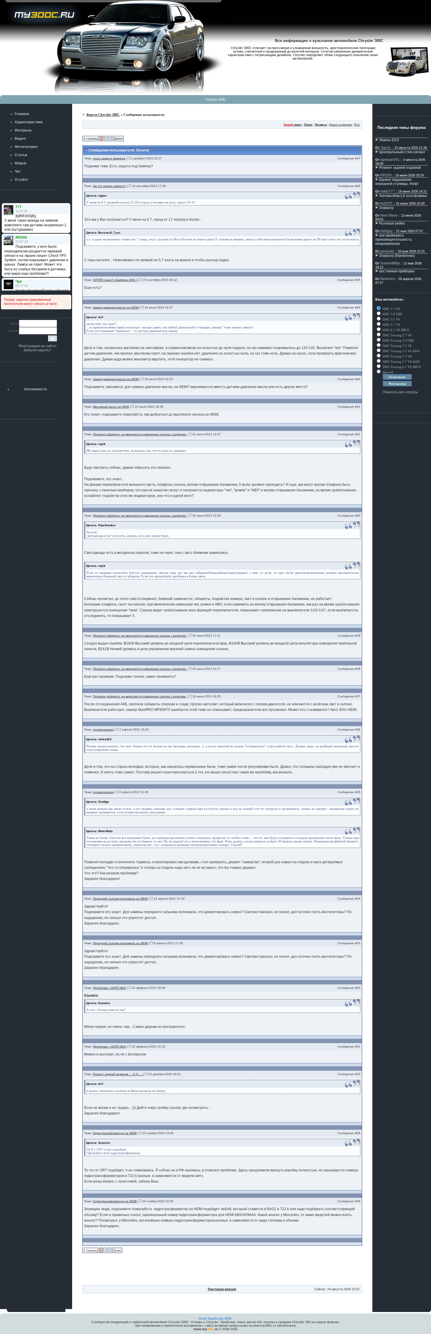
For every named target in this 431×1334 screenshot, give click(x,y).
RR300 (386, 175)
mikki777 (387, 191)
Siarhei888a (390, 263)
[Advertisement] (222, 1272)
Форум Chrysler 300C (103, 115)
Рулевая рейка (392, 223)
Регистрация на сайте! (37, 346)
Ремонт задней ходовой (400, 168)
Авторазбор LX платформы (403, 196)
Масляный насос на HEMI (111, 406)
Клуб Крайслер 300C (215, 1318)
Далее (118, 138)
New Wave (389, 215)
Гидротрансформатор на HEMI (115, 1133)
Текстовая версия (222, 1289)
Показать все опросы (400, 392)
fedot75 (386, 203)
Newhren (387, 279)
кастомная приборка (397, 271)
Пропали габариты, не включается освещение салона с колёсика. (139, 434)
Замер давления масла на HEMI (116, 307)
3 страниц (90, 138)
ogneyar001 (390, 160)
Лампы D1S (389, 140)
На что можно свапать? (109, 186)
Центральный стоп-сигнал (402, 152)
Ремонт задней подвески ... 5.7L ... (118, 1074)
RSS (357, 124)
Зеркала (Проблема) (397, 256)
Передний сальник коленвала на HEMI (120, 898)
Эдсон (385, 148)
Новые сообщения (340, 124)
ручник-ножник (103, 729)
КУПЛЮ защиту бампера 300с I (115, 279)
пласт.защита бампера (109, 158)
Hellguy (386, 231)
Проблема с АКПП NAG (109, 987)
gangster (387, 251)
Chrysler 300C (215, 99)
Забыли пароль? (37, 350)
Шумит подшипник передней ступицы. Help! (396, 182)
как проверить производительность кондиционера (393, 239)
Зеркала (386, 208)
